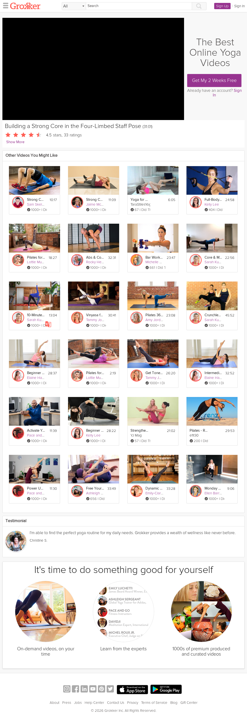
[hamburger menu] (4, 5)
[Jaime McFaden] (77, 202)
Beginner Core (95, 430)
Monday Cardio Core (214, 488)
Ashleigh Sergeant (101, 493)
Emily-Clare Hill (157, 493)
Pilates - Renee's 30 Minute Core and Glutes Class (199, 430)
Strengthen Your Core (139, 430)
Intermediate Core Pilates (213, 373)
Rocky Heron (96, 262)
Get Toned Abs (154, 373)
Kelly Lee (212, 204)
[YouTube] (92, 689)
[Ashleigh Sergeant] (77, 491)
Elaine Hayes (37, 378)
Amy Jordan (155, 320)
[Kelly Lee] (196, 202)
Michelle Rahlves (158, 262)
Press (66, 702)
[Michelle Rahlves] (136, 260)
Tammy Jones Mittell (102, 320)
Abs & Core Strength (95, 257)
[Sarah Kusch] (196, 260)
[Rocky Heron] (77, 260)
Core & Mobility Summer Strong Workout (213, 257)
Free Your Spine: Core (95, 488)
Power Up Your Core (36, 488)
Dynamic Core (154, 488)
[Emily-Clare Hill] (136, 491)
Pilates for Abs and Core (95, 373)
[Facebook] (75, 689)
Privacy (132, 702)
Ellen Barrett (214, 493)
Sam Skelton (37, 204)
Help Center (94, 702)
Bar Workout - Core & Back (154, 257)
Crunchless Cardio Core (213, 315)
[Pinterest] (101, 689)
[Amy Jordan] (136, 318)
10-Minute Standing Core (36, 315)
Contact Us (115, 702)
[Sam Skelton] (18, 202)
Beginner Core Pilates (36, 373)
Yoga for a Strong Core (139, 200)
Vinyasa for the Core (95, 315)
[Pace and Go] (18, 433)
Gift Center (189, 702)
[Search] (199, 6)
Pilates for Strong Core (36, 257)
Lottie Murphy (38, 262)
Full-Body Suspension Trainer (213, 200)
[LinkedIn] (84, 689)
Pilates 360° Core (154, 315)
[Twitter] (110, 689)
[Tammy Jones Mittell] (77, 318)
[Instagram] (66, 689)
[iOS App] (132, 689)
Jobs (78, 702)
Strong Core (95, 200)
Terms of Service (154, 702)
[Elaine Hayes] (18, 376)
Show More (15, 142)
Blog (174, 702)
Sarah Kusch (214, 262)
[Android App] (166, 689)
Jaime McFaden (98, 204)
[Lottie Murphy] (18, 260)
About (54, 702)
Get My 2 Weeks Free (214, 80)
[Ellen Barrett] (196, 491)
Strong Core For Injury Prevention (36, 200)
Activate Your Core (36, 430)
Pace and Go (37, 435)
